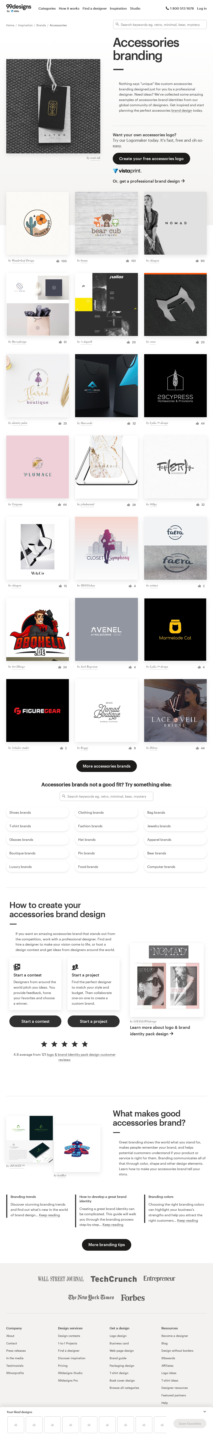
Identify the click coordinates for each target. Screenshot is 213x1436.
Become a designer (174, 1335)
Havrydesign (19, 342)
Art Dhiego (18, 666)
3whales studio (20, 748)
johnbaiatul (87, 504)
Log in (202, 8)
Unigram (17, 504)
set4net (154, 585)
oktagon (154, 260)
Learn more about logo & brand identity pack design (160, 1030)
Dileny (153, 748)
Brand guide (118, 1358)
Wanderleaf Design (23, 260)
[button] (204, 1411)
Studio (135, 8)
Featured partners (173, 1395)
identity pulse (19, 423)
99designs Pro (68, 1380)
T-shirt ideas (169, 1380)
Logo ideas (168, 1373)
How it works (69, 8)
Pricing (63, 1365)
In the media (15, 1358)
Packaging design (122, 1365)
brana (84, 260)
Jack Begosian (89, 666)
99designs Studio (70, 1373)
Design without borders (177, 1350)
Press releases (16, 1350)
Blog (164, 1343)
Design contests (69, 1335)
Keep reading (49, 1215)
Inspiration (118, 8)
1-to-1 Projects (67, 1343)
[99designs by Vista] (18, 8)
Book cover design (122, 1380)
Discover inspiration (71, 1358)
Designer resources (174, 1387)
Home (10, 25)
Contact (11, 1343)
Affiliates (167, 1365)
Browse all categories (124, 1387)
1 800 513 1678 (182, 8)
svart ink (95, 158)
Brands (41, 25)
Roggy (84, 748)
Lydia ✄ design (159, 423)
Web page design (122, 1350)
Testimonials (15, 1365)
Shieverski (86, 423)
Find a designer (95, 8)
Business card (119, 1343)
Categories (47, 8)
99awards (168, 1358)
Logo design (118, 1335)
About (10, 1335)
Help (164, 1402)
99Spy (153, 504)
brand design (181, 110)
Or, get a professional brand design (146, 181)
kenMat (61, 1175)
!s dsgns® (86, 342)
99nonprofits (15, 1373)
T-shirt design (119, 1373)
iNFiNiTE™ (17, 1166)
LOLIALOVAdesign (145, 1021)
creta (153, 342)
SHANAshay (88, 585)
